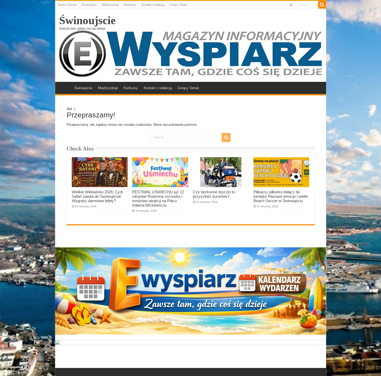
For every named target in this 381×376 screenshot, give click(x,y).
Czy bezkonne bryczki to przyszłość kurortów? (214, 194)
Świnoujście (89, 4)
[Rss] (291, 5)
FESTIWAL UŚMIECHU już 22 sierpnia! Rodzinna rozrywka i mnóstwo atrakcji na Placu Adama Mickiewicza (158, 198)
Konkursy (130, 4)
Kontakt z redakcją (153, 4)
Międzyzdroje (110, 4)
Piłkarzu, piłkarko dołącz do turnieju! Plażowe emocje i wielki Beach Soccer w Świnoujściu (280, 196)
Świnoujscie (87, 20)
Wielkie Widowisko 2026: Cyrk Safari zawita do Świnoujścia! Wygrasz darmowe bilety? (97, 196)
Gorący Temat (178, 4)
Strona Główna (67, 4)
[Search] (322, 5)
